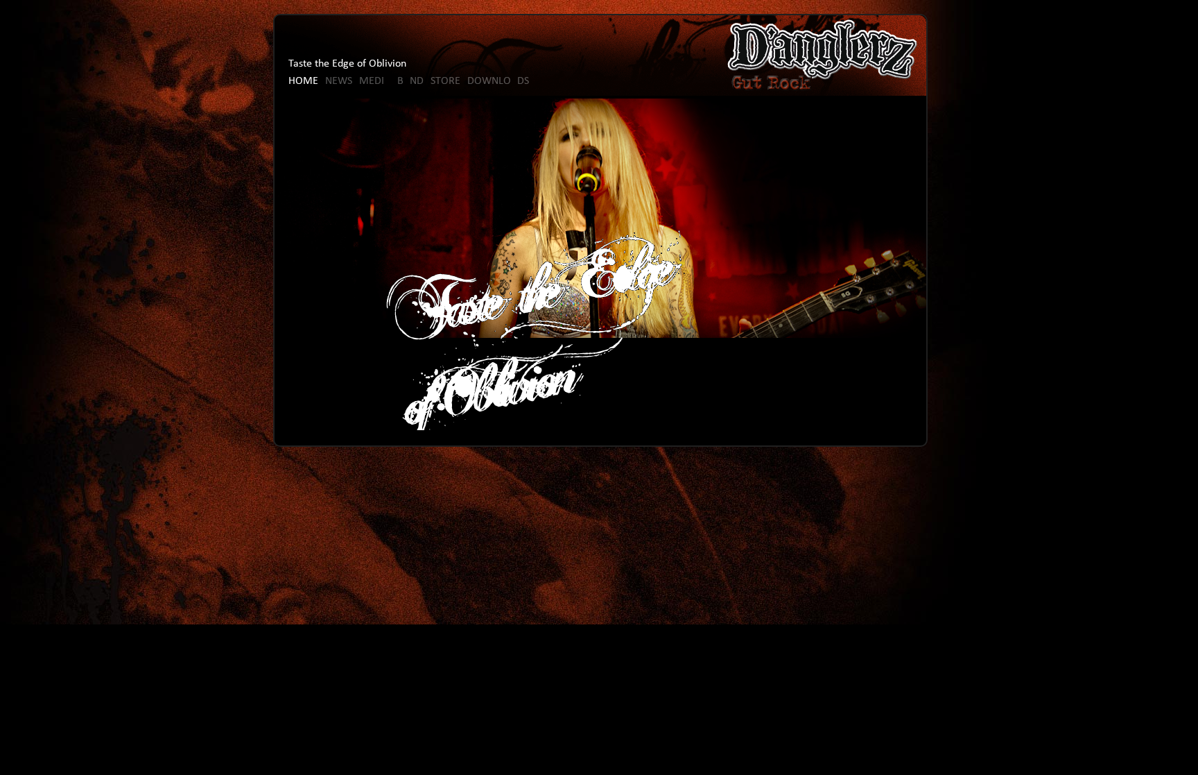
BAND (410, 81)
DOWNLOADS (498, 81)
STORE (445, 81)
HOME (303, 81)
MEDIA (374, 81)
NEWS (338, 81)
